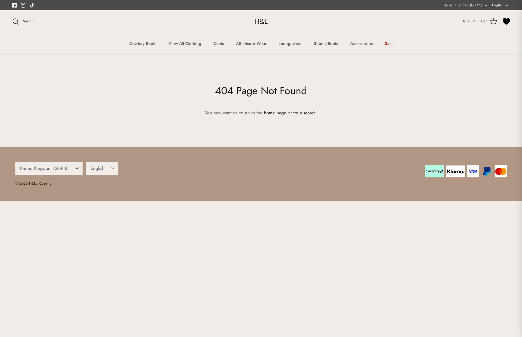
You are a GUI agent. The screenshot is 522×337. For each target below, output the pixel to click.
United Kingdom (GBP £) (462, 5)
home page (275, 113)
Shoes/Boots (326, 43)
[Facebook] (14, 5)
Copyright (46, 183)
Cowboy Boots (142, 43)
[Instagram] (23, 5)
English (497, 5)
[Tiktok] (32, 5)
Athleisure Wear (251, 43)
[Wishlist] (506, 21)
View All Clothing (184, 43)
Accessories (361, 43)
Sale (389, 43)
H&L (33, 183)
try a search (304, 113)
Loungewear (290, 43)
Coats (218, 43)
